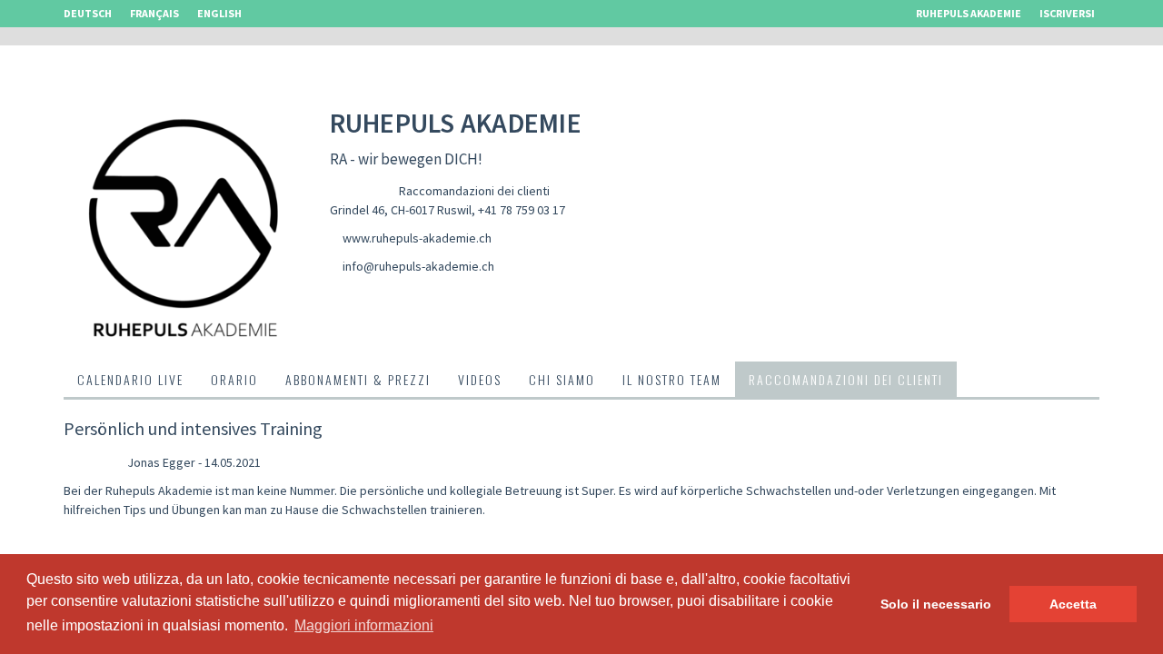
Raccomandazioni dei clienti (474, 191)
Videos (480, 379)
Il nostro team (671, 379)
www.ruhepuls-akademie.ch (417, 238)
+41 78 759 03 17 (521, 210)
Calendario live (130, 379)
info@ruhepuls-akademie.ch (418, 266)
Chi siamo (562, 379)
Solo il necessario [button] (935, 604)
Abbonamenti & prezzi (358, 379)
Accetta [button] (1073, 604)
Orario (234, 379)
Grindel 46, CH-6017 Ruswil (401, 210)
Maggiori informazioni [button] (363, 625)
